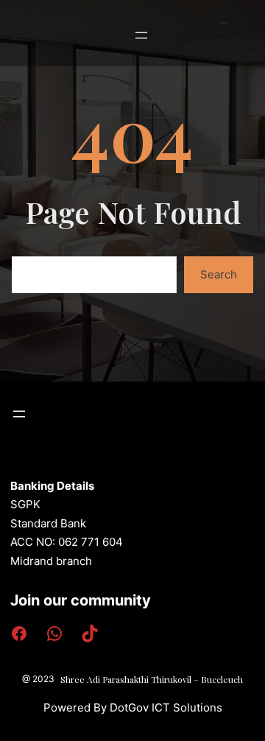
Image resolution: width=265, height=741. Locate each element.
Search (218, 274)
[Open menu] (141, 35)
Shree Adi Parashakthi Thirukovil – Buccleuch (151, 679)
